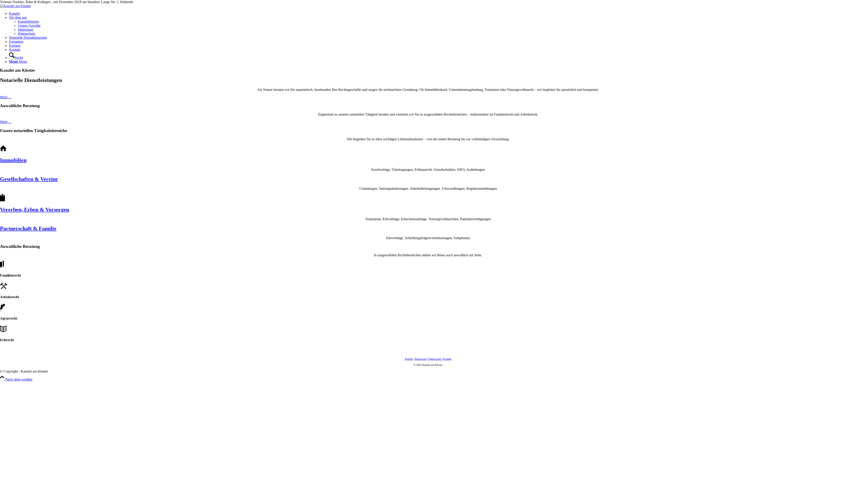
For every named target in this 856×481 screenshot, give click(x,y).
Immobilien (13, 160)
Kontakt (447, 359)
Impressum (420, 359)
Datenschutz (435, 359)
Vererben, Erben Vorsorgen (34, 209)
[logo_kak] (15, 6)
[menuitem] (432, 14)
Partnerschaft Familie (28, 228)
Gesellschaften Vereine (29, 179)
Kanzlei (409, 359)
